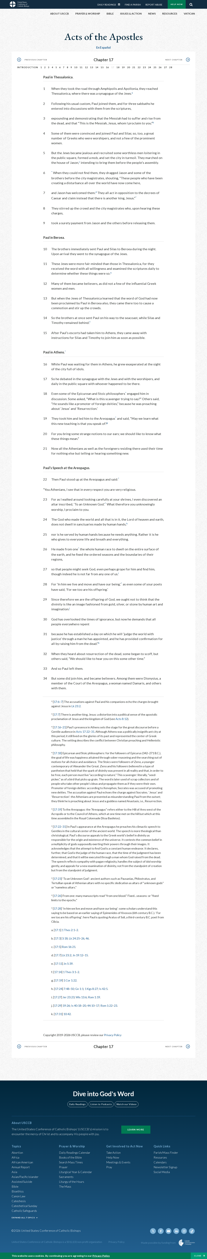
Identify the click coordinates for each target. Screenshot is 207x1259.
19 (123, 67)
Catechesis (19, 1201)
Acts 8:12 (121, 719)
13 (91, 67)
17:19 (57, 809)
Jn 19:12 (77, 955)
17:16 (57, 727)
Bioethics (18, 1191)
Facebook (161, 1231)
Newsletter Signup (165, 1167)
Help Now (177, 4)
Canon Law (18, 1196)
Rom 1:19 (94, 997)
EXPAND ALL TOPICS (23, 1217)
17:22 (57, 826)
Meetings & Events (118, 1162)
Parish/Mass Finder (166, 1152)
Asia (14, 1172)
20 (128, 67)
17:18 (57, 753)
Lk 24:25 (74, 938)
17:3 (57, 938)
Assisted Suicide (22, 1181)
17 (97, 1005)
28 (170, 67)
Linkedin (176, 1231)
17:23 (57, 878)
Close (198, 1255)
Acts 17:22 (83, 731)
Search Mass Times (71, 1162)
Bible (15, 1186)
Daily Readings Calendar (120, 4)
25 (155, 67)
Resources (160, 1157)
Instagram (184, 1231)
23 (144, 67)
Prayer (63, 1167)
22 (139, 67)
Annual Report (21, 1167)
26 (160, 67)
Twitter (153, 1231)
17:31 (58, 1014)
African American (22, 1162)
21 (133, 67)
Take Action (113, 1152)
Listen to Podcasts (101, 1104)
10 (75, 67)
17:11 (58, 963)
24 (149, 67)
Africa (15, 1157)
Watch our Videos (126, 1104)
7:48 (66, 989)
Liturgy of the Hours (71, 1181)
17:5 (57, 947)
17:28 (57, 908)
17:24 (58, 989)
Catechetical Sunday (24, 1206)
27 (165, 67)
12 (86, 67)
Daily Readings (107, 4)
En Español (103, 47)
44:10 (90, 1005)
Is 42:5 (103, 989)
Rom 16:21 (68, 947)
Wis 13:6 (81, 997)
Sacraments (66, 1177)
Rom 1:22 (106, 1005)
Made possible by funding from (158, 1242)
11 (81, 67)
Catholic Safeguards (24, 1210)
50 (72, 989)
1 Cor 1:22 (70, 980)
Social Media (162, 1172)
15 (102, 67)
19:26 (66, 1005)
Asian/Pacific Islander (25, 1177)
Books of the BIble (70, 1157)
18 (118, 67)
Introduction (27, 67)
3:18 (65, 938)
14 (96, 67)
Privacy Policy (112, 1035)
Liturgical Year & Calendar (75, 1172)
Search (191, 3)
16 (107, 67)
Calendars (160, 1162)
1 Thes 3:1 (69, 972)
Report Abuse (153, 4)
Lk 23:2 (76, 706)
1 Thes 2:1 (68, 930)
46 (87, 938)
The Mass (65, 1186)
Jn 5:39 (68, 963)
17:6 (56, 701)
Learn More (135, 1129)
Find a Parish (133, 4)
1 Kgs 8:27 (91, 989)
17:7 (56, 714)
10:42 (67, 1014)
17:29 (57, 1005)
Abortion (17, 1152)
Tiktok (192, 1231)
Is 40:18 (76, 1005)
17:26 (57, 895)
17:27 (57, 997)
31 (92, 731)
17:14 (57, 972)
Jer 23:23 (68, 997)
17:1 (57, 930)
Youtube (168, 1231)
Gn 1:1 (79, 989)
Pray (109, 1167)
